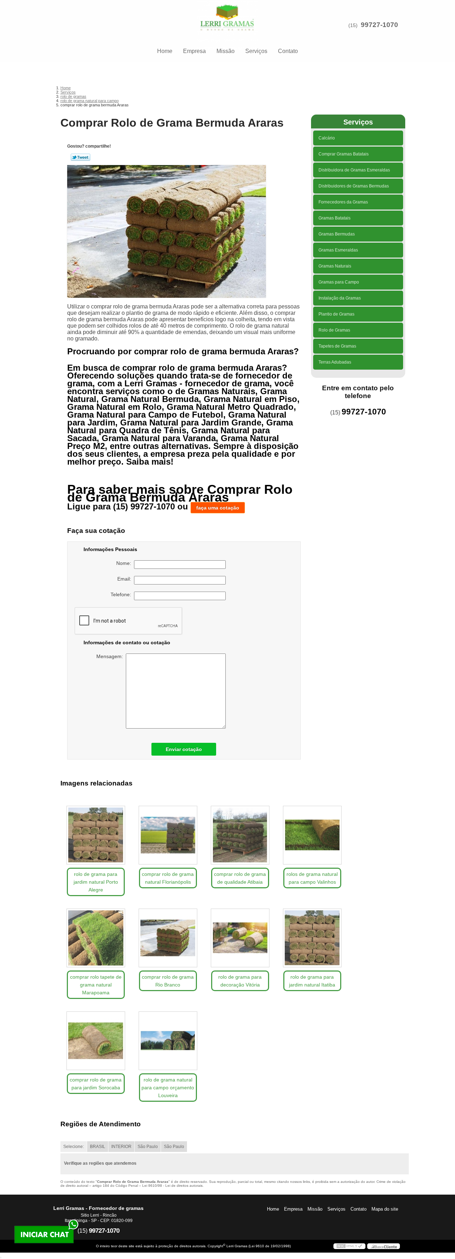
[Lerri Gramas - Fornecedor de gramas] (227, 14)
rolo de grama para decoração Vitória (240, 981)
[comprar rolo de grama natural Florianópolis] (168, 835)
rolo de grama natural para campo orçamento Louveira (167, 1087)
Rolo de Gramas (334, 330)
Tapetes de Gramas (337, 346)
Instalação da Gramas (339, 298)
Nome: (125, 563)
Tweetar (80, 157)
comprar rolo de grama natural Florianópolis (168, 878)
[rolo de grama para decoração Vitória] (240, 938)
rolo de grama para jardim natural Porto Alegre (96, 882)
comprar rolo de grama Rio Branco (168, 981)
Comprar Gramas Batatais (343, 154)
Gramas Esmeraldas (338, 250)
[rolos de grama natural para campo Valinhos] (312, 835)
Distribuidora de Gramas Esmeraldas (354, 170)
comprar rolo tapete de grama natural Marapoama (96, 984)
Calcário (326, 138)
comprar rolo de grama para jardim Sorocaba (96, 1083)
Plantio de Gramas (336, 314)
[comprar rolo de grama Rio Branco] (168, 938)
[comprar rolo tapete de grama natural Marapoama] (96, 938)
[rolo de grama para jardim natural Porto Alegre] (96, 835)
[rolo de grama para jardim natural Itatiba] (312, 938)
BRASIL (97, 1146)
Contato (288, 51)
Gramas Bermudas (336, 234)
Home (164, 51)
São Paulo (148, 1146)
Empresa (194, 51)
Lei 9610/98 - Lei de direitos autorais (172, 1185)
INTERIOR (121, 1146)
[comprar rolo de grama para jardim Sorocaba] (96, 1041)
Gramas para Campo (338, 282)
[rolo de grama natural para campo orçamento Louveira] (168, 1041)
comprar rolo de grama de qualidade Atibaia (240, 878)
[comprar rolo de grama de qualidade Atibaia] (240, 835)
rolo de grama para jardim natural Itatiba (312, 981)
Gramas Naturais (334, 266)
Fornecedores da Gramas (343, 202)
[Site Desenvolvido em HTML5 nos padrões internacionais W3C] (349, 1246)
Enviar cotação (184, 749)
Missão (225, 51)
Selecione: (73, 1146)
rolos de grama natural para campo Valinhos (312, 878)
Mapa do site (384, 1209)
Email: (125, 579)
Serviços (256, 51)
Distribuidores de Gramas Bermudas (353, 186)
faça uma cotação (217, 508)
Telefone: (122, 594)
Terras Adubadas (334, 362)
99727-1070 (379, 24)
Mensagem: (111, 656)
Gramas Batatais (334, 218)
